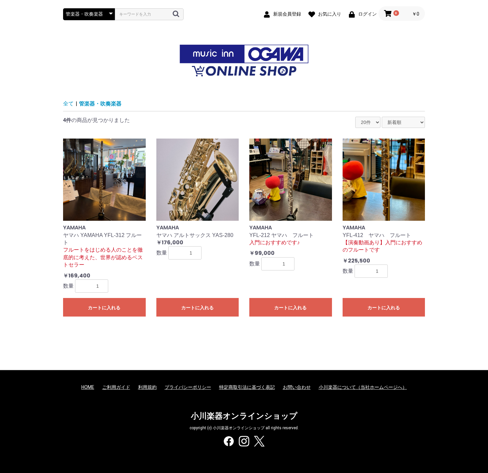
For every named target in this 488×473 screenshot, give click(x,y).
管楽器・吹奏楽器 (100, 103)
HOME (87, 387)
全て (68, 103)
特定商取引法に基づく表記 (247, 387)
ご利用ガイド (116, 387)
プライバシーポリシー (188, 387)
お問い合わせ (297, 387)
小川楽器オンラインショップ (244, 416)
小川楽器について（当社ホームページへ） (363, 387)
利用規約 (147, 387)
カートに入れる (104, 307)
